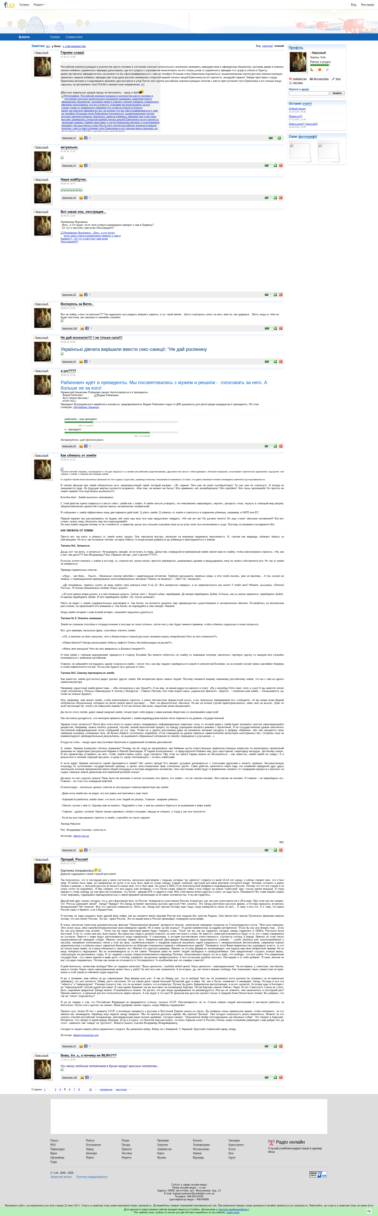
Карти (160, 1153)
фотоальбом (321, 78)
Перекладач (57, 1149)
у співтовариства (74, 46)
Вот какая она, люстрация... (83, 212)
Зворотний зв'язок (61, 1176)
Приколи (127, 1149)
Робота (90, 1140)
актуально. (69, 147)
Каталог (197, 1140)
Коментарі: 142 (69, 1077)
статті (307, 103)
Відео (53, 1153)
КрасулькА (41, 52)
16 (90, 1089)
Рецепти (126, 1157)
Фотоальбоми (201, 1149)
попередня (106, 1089)
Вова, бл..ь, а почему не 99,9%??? (89, 1055)
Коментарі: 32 (69, 850)
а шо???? (68, 371)
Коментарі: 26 (69, 197)
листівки (298, 82)
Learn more (233, 1212)
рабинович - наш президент (81, 419)
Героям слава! (72, 52)
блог (338, 78)
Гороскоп (162, 1144)
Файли (90, 1157)
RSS (53, 1144)
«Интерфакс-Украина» (86, 407)
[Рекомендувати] (279, 137)
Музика (161, 1157)
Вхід (353, 4)
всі (48, 46)
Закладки (234, 1140)
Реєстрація (367, 4)
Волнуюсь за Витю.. (77, 304)
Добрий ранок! (297, 108)
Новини (197, 1153)
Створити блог (74, 36)
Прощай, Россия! (74, 859)
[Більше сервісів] (90, 138)
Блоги (232, 1149)
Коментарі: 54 (69, 361)
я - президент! (73, 429)
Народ (90, 1149)
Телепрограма (201, 1144)
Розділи (38, 4)
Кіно (231, 1153)
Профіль (296, 48)
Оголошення (93, 1144)
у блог (56, 46)
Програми (163, 1140)
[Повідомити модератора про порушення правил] (281, 165)
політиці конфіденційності (233, 1209)
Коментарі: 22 (69, 1046)
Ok (369, 1211)
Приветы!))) (295, 116)
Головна (24, 4)
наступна (121, 1089)
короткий (267, 45)
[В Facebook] (85, 137)
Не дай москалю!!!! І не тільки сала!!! (91, 337)
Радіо (53, 1161)
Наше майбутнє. (74, 179)
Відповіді (198, 1157)
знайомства (300, 78)
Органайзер (57, 1157)
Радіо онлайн (290, 1142)
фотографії (307, 136)
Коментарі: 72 (69, 165)
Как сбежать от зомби (78, 455)
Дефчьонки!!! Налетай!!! (303, 124)
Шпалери (91, 1153)
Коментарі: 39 (69, 294)
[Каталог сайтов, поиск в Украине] (318, 1173)
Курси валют (236, 1144)
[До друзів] (312, 69)
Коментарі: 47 (69, 138)
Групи (232, 1157)
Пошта (54, 1140)
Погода (126, 1144)
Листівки (127, 1153)
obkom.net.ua (81, 835)
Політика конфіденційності (92, 1176)
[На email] (81, 137)
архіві (305, 89)
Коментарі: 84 (69, 446)
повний (279, 45)
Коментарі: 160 (69, 328)
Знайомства (164, 1149)
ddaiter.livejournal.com (86, 1035)
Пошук (125, 1140)
